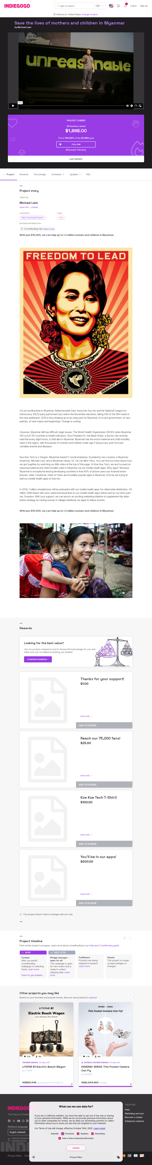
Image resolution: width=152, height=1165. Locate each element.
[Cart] (118, 6)
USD (98, 5)
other (61, 218)
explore (92, 997)
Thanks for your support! (102, 679)
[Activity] (125, 6)
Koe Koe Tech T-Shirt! (98, 797)
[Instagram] (23, 1121)
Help (91, 945)
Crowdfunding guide (109, 945)
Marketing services (134, 1113)
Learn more (33, 969)
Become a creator (134, 1117)
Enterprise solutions (134, 1121)
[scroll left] (125, 938)
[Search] (58, 5)
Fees (127, 1109)
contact (34, 207)
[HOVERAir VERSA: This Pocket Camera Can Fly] (105, 1029)
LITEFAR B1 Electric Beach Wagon (43, 1066)
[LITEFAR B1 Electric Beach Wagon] (46, 1029)
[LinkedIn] (27, 1121)
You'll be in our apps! (98, 856)
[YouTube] (18, 1121)
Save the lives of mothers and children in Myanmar (70, 23)
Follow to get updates (32, 975)
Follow (76, 144)
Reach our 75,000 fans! (100, 738)
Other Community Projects (32, 218)
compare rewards (37, 659)
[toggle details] (73, 1086)
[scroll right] (130, 995)
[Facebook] (9, 1121)
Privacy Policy (15, 1155)
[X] (13, 1121)
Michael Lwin (24, 27)
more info (24, 207)
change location (90, 14)
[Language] (111, 5)
